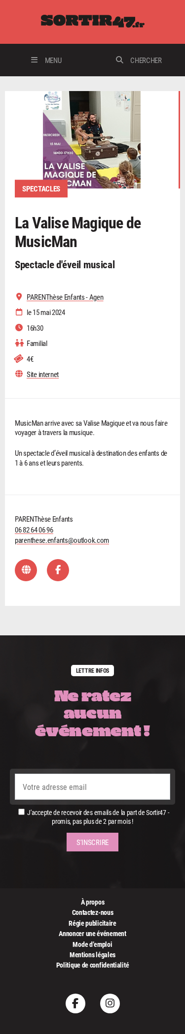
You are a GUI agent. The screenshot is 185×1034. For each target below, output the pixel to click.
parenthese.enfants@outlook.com (62, 540)
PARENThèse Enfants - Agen (65, 297)
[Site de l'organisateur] (26, 570)
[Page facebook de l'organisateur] (58, 570)
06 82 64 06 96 (34, 529)
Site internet (43, 374)
